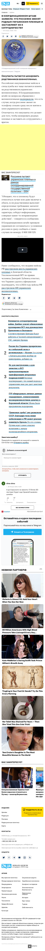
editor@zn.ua (33, 848)
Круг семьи (26, 901)
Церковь (5, 907)
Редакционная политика (10, 822)
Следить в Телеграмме (24, 532)
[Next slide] (41, 9)
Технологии (6, 901)
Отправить (22, 475)
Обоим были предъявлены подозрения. (25, 400)
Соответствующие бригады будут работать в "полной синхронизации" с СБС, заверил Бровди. (25, 330)
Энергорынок (6, 887)
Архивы (4, 812)
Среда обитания (7, 904)
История (25, 897)
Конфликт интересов (29, 884)
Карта (4, 826)
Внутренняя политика (9, 878)
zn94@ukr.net (28, 844)
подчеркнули (26, 99)
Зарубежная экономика (30, 881)
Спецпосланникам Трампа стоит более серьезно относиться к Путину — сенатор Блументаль (15, 792)
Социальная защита (29, 878)
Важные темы (7, 9)
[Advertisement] (22, 147)
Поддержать (34, 3)
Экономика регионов (9, 894)
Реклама (5, 819)
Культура (5, 911)
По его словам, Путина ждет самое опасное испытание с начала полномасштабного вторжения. (25, 422)
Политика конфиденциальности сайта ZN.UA (15, 944)
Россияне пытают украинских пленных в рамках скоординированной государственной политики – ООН (23, 184)
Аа (23, 3)
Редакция (5, 816)
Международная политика (11, 881)
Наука (4, 897)
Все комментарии (22, 507)
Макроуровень (7, 884)
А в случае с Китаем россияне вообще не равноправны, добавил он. (25, 352)
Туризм (24, 904)
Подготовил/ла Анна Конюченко (15, 309)
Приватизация (7, 891)
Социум (25, 894)
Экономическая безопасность (27, 889)
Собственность (27, 907)
